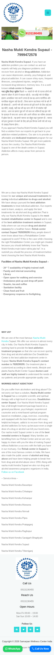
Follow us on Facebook (13, 472)
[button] (4, 33)
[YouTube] (37, 629)
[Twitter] (23, 629)
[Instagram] (30, 629)
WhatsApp (14, 648)
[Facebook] (16, 629)
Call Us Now (41, 648)
